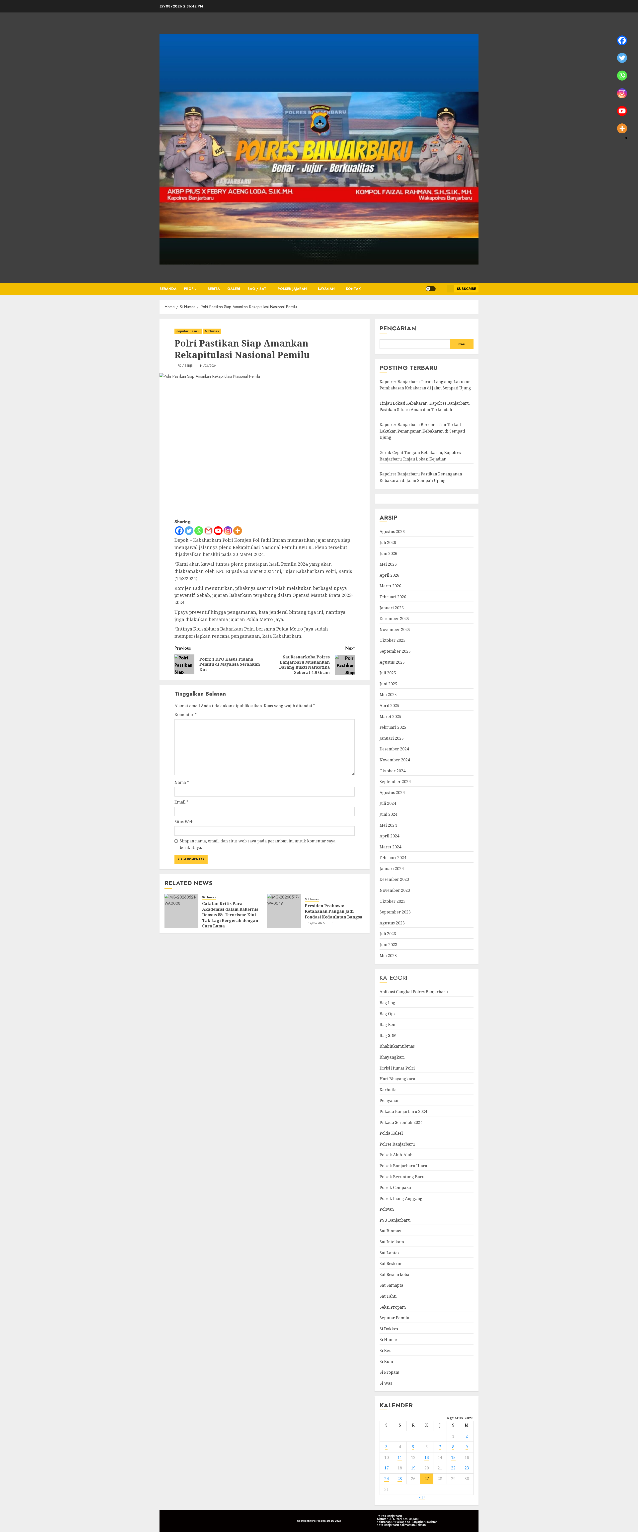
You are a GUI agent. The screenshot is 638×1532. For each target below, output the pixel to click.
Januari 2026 (392, 608)
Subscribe (466, 288)
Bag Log (387, 1002)
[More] (237, 530)
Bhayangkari (392, 1057)
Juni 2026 (388, 553)
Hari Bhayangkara (397, 1078)
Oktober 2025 (392, 640)
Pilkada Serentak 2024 (401, 1122)
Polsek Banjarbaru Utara (403, 1166)
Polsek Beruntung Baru (402, 1176)
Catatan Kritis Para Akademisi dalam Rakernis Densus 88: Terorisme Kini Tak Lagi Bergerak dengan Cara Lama (230, 915)
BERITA (214, 288)
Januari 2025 (392, 738)
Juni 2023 (388, 944)
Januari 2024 (392, 868)
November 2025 (395, 629)
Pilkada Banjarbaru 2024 (403, 1111)
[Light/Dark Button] (431, 288)
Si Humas (212, 331)
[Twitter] (189, 530)
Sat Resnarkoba (394, 1274)
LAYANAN (326, 288)
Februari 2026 (393, 597)
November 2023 (395, 890)
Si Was (386, 1383)
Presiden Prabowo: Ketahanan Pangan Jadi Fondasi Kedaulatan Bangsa (333, 911)
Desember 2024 (394, 749)
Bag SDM (388, 1035)
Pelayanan (389, 1100)
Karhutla (388, 1089)
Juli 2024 (388, 803)
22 (453, 1468)
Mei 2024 (388, 825)
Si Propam (389, 1372)
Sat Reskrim (391, 1263)
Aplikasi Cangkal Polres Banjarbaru (414, 991)
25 (400, 1478)
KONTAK (353, 288)
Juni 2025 (388, 684)
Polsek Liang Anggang (401, 1198)
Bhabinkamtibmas (397, 1046)
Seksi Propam (393, 1307)
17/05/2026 (316, 923)
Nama (181, 782)
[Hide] (626, 138)
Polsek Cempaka (395, 1187)
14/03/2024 (208, 366)
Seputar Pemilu (188, 331)
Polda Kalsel (391, 1133)
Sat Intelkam (392, 1242)
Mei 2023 (388, 955)
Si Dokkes (389, 1329)
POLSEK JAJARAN (292, 288)
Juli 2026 (388, 542)
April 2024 (389, 836)
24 (386, 1478)
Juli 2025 (388, 673)
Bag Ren (387, 1024)
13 (426, 1457)
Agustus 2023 (392, 923)
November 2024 (395, 760)
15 (453, 1457)
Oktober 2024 (392, 771)
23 (467, 1468)
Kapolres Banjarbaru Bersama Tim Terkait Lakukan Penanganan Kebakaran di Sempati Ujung (422, 431)
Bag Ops (387, 1013)
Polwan (387, 1209)
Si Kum (386, 1361)
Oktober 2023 (392, 901)
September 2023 (395, 912)
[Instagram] (228, 530)
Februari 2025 (393, 727)
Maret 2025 (390, 716)
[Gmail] (208, 530)
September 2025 (395, 651)
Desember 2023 (394, 879)
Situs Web (183, 821)
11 (400, 1457)
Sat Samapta (391, 1285)
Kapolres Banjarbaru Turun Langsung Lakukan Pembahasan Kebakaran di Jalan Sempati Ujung (425, 385)
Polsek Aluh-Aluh (396, 1155)
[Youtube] (218, 530)
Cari (461, 344)
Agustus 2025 (392, 662)
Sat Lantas (389, 1253)
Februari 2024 (393, 857)
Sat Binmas (390, 1231)
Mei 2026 (388, 564)
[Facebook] (179, 530)
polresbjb (185, 366)
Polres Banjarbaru (397, 1144)
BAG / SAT (256, 288)
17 (386, 1468)
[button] (441, 288)
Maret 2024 (390, 847)
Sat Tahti (388, 1296)
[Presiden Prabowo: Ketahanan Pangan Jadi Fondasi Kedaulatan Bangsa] (284, 911)
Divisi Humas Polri (397, 1068)
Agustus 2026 (392, 531)
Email (181, 802)
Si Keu (386, 1350)
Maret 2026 (390, 586)
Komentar (185, 714)
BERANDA (168, 288)
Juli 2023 (388, 933)
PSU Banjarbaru (395, 1220)
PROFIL (190, 288)
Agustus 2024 (392, 792)
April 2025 (389, 705)
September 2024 (395, 781)
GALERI (233, 288)
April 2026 (389, 575)
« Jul (422, 1497)
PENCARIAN (398, 328)
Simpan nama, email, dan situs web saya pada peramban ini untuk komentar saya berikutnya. (257, 844)
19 (413, 1468)
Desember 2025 (394, 618)
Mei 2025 (388, 694)
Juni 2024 (388, 814)
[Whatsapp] (198, 530)
